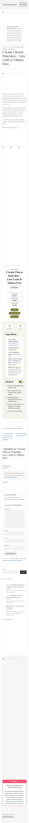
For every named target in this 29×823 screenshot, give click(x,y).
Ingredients (10, 328)
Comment (7, 509)
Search (4, 569)
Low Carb (14, 428)
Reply (3, 482)
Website (6, 545)
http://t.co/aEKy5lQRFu (10, 477)
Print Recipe (14, 287)
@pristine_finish (6, 466)
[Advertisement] (14, 635)
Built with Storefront (7, 816)
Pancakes (19, 428)
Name (6, 530)
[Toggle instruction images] (21, 382)
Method (20, 328)
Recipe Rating (8, 505)
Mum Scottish (9, 606)
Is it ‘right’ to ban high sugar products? (21, 434)
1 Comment (11, 49)
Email (6, 538)
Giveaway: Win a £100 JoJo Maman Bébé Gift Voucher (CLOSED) (7, 436)
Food (9, 428)
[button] (21, 339)
